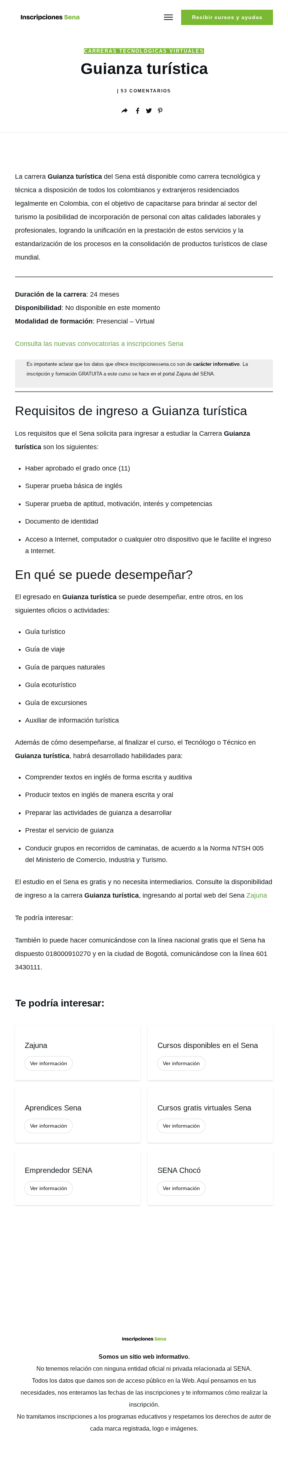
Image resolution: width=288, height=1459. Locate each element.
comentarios (146, 91)
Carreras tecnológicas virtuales (144, 51)
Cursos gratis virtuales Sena (210, 1115)
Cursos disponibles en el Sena (210, 1052)
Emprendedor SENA (77, 1177)
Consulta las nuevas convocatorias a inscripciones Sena (99, 343)
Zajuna (256, 895)
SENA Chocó (210, 1177)
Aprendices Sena (77, 1115)
